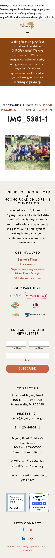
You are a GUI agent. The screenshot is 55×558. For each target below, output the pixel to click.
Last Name (38, 348)
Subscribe (27, 369)
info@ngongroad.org (27, 81)
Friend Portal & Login (27, 273)
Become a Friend (27, 259)
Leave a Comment (38, 110)
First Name (16, 348)
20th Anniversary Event (27, 278)
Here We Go (27, 264)
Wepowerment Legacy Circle (27, 269)
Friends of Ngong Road (27, 25)
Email (27, 359)
